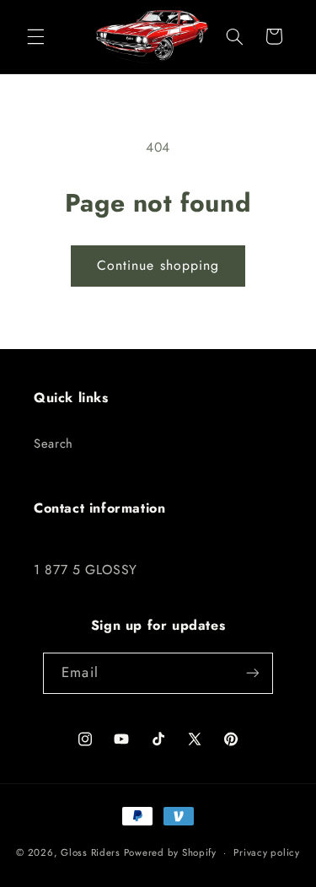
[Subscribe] (252, 673)
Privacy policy (266, 852)
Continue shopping (158, 265)
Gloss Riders (91, 852)
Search (53, 443)
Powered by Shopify (170, 852)
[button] (35, 36)
